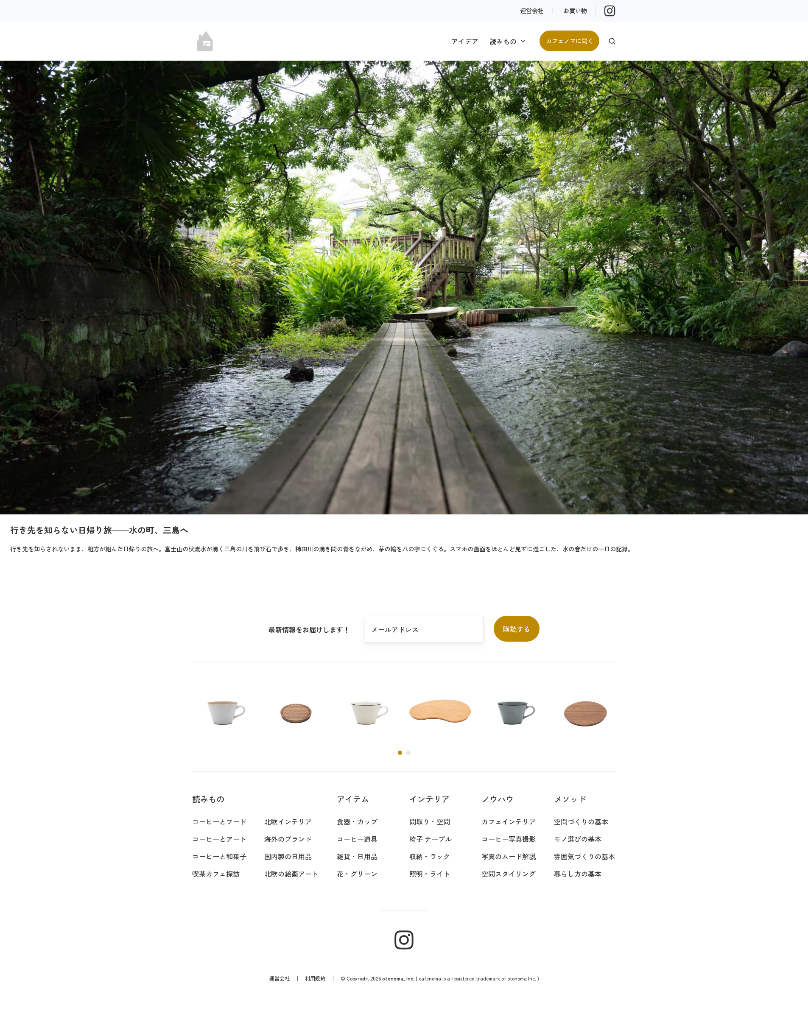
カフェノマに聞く (569, 40)
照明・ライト (429, 874)
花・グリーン (357, 874)
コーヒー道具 (357, 839)
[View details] (610, 11)
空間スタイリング (508, 874)
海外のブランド (288, 839)
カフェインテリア (508, 821)
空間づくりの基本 (581, 821)
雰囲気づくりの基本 (584, 856)
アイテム (353, 799)
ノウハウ (497, 799)
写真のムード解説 (508, 856)
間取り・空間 (429, 821)
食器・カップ (357, 821)
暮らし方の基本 (577, 874)
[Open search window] (612, 41)
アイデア (464, 41)
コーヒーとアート (219, 839)
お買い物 (575, 10)
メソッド (570, 799)
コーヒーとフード (219, 821)
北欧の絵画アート (291, 874)
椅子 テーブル (430, 839)
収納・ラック (429, 856)
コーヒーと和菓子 (219, 856)
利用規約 (315, 978)
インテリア (429, 799)
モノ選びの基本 (577, 839)
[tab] (400, 753)
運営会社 (532, 10)
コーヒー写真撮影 (508, 839)
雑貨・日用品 (357, 856)
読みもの (503, 41)
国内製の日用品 (288, 856)
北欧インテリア (288, 821)
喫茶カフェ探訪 (216, 874)
